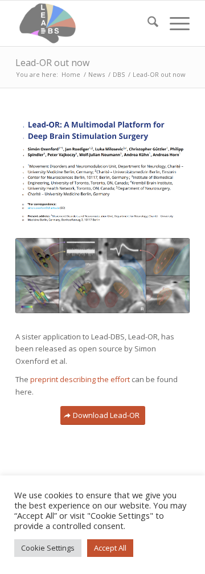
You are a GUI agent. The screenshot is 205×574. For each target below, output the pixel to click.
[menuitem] (147, 23)
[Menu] (174, 23)
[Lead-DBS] (85, 23)
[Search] (147, 23)
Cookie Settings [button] (48, 548)
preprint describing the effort (80, 379)
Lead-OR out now (52, 62)
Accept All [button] (110, 548)
